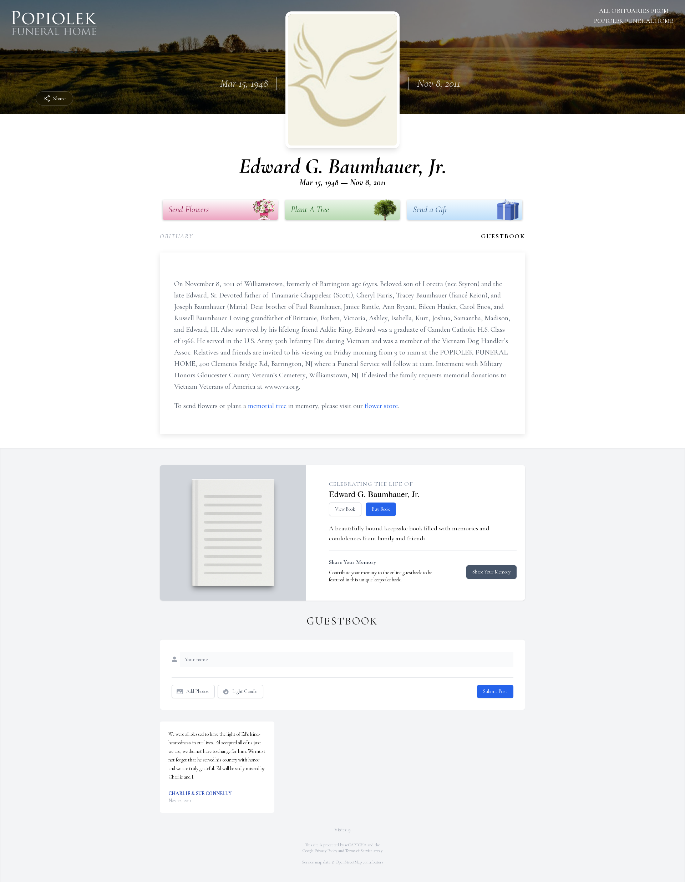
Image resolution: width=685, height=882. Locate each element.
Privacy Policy (326, 850)
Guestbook (503, 236)
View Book (345, 509)
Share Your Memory (491, 572)
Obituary (176, 236)
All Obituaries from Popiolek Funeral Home (633, 16)
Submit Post (495, 691)
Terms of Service (358, 850)
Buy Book (381, 509)
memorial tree (267, 406)
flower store (381, 406)
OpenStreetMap (349, 862)
